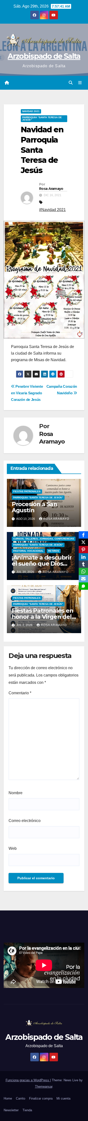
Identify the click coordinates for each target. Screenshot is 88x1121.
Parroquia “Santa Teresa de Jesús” (42, 118)
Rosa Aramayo (51, 188)
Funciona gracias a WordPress (28, 1080)
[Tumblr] (83, 564)
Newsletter (11, 1110)
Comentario (20, 693)
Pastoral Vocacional (28, 551)
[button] (71, 83)
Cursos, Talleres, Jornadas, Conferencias (43, 538)
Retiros (53, 551)
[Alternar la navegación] (80, 83)
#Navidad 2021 (52, 210)
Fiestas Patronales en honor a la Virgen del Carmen (42, 616)
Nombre (15, 793)
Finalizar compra (41, 1098)
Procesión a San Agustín (34, 507)
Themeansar (43, 1086)
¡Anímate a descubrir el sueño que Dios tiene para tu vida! (42, 563)
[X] (83, 542)
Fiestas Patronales (27, 491)
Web (13, 848)
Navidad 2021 (31, 111)
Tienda (27, 1110)
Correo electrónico (25, 821)
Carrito (20, 1098)
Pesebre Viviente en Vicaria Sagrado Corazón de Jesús (27, 393)
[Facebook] (83, 535)
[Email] (83, 578)
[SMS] (83, 586)
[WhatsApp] (83, 571)
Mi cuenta (63, 1098)
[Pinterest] (83, 549)
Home (8, 1098)
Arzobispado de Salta (44, 56)
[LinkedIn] (83, 556)
